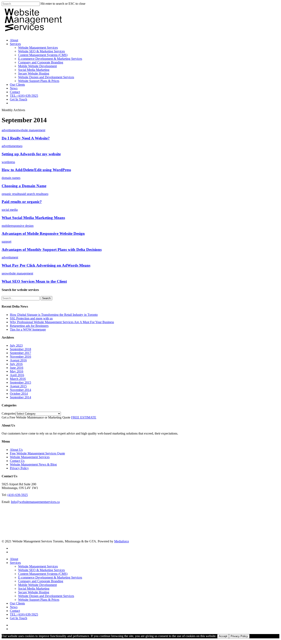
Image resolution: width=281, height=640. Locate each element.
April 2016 (17, 375)
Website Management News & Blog (33, 464)
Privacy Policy (19, 468)
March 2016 (18, 379)
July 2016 (16, 364)
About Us (16, 449)
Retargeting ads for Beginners (29, 325)
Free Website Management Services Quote (37, 453)
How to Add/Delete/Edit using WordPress (36, 170)
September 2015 (20, 382)
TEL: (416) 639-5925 (24, 95)
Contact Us (17, 460)
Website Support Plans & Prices (38, 81)
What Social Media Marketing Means (33, 218)
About (14, 40)
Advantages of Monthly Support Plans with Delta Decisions (52, 249)
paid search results (32, 194)
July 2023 (16, 345)
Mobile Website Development (37, 66)
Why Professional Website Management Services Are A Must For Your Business (62, 322)
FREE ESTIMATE (83, 417)
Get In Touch (18, 99)
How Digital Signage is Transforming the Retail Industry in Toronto (54, 314)
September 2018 (20, 349)
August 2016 (18, 360)
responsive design (22, 225)
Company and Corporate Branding (40, 62)
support (6, 241)
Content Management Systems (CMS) (42, 55)
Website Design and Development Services (46, 77)
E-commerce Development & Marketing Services (50, 58)
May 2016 (16, 371)
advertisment (10, 130)
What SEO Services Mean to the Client (34, 281)
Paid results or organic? (22, 201)
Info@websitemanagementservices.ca (35, 502)
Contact (15, 92)
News (13, 88)
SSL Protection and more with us (31, 318)
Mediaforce (121, 541)
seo (20, 146)
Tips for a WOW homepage (28, 329)
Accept (223, 636)
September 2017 (20, 353)
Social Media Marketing (33, 69)
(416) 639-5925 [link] (17, 495)
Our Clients (17, 84)
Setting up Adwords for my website (31, 154)
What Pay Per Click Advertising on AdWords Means (46, 265)
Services (15, 44)
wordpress (8, 162)
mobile (6, 225)
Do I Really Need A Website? (26, 138)
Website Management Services (38, 47)
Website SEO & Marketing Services (41, 51)
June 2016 (16, 367)
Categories (8, 413)
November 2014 (20, 390)
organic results (11, 194)
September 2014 (20, 397)
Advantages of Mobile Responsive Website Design (43, 233)
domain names (11, 178)
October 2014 (19, 393)
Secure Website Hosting (33, 73)
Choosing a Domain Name (24, 186)
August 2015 (18, 386)
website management (31, 130)
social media (10, 209)
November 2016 (20, 356)
